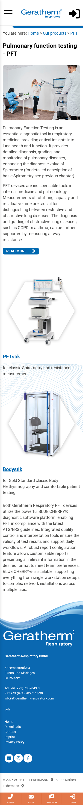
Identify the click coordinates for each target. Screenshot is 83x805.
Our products (54, 33)
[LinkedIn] (9, 758)
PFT (74, 33)
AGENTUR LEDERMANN (31, 780)
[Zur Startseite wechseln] (41, 13)
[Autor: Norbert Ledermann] (22, 786)
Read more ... (19, 251)
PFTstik (11, 357)
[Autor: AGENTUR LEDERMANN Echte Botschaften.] (52, 780)
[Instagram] (18, 758)
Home (33, 33)
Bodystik (12, 469)
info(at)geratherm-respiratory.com (29, 698)
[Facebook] (28, 758)
